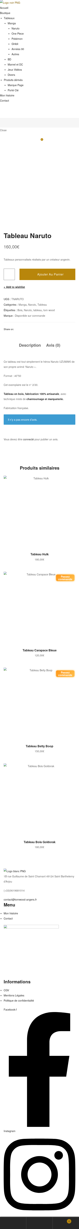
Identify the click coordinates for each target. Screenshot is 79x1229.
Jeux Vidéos (15, 69)
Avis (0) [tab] (53, 345)
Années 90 (18, 49)
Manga (12, 23)
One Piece (18, 33)
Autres (15, 54)
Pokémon (17, 38)
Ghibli (15, 44)
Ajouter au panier (50, 274)
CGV (6, 990)
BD (9, 59)
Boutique (5, 13)
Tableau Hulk (39, 554)
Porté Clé (13, 90)
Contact (4, 100)
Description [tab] (30, 345)
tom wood (49, 310)
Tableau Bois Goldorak (39, 842)
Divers (11, 75)
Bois (19, 310)
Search (39, 1223)
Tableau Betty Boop (39, 746)
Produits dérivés (13, 80)
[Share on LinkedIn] (26, 329)
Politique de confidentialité (19, 1000)
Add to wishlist (15, 287)
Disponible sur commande (30, 315)
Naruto (15, 28)
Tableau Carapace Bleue (40, 650)
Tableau (42, 304)
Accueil (4, 8)
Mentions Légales (14, 995)
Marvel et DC (15, 64)
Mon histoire (7, 95)
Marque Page (16, 85)
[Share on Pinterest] (41, 329)
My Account (13, 1223)
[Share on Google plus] (36, 329)
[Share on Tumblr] (31, 329)
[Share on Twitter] (21, 329)
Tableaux (9, 18)
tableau (37, 310)
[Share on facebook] (17, 329)
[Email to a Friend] (45, 329)
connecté (28, 439)
